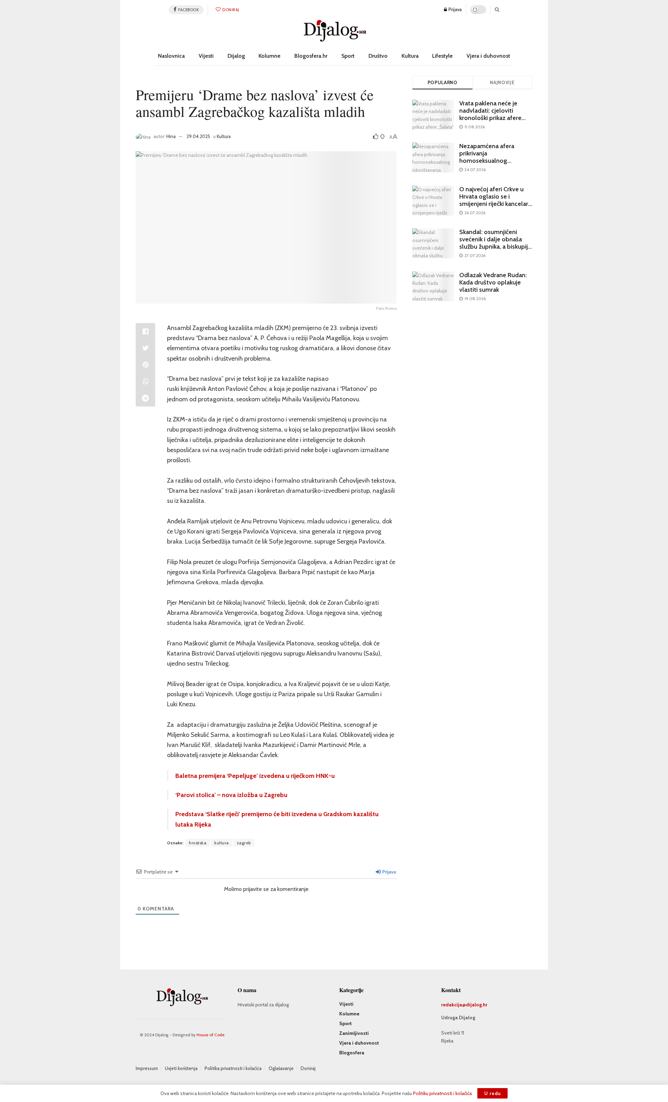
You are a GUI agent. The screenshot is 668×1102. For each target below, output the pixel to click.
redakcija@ (453, 1005)
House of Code (210, 1034)
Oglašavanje (281, 1068)
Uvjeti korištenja (181, 1068)
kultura (221, 842)
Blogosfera (351, 1052)
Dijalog (236, 56)
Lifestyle (442, 56)
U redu (492, 1093)
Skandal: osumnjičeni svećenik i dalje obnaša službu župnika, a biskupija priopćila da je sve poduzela (495, 246)
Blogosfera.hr (310, 56)
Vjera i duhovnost (488, 56)
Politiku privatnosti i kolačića (442, 1093)
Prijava (454, 9)
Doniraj (230, 9)
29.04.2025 (198, 136)
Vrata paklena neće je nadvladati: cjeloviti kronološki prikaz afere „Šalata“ (490, 114)
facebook (188, 9)
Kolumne (269, 56)
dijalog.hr (476, 1005)
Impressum (147, 1068)
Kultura (410, 56)
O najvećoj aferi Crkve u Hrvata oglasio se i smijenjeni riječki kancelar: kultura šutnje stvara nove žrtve (494, 203)
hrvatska (197, 842)
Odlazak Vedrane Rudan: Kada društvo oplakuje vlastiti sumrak (493, 282)
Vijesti (206, 56)
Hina (171, 136)
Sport (348, 56)
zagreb (244, 842)
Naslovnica (171, 56)
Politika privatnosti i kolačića (233, 1068)
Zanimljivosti (354, 1033)
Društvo (378, 56)
